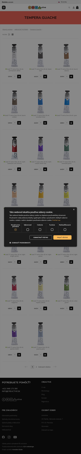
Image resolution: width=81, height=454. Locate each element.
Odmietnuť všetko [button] (40, 237)
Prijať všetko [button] (62, 237)
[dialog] (40, 227)
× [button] (73, 209)
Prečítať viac (56, 220)
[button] (19, 243)
